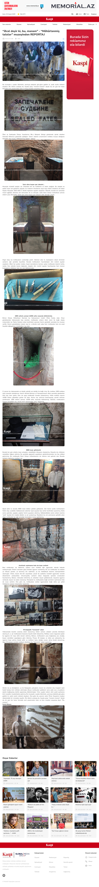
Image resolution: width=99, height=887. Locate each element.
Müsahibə (79, 24)
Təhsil (65, 867)
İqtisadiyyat (31, 24)
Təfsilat (54, 24)
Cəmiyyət (44, 24)
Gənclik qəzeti (68, 862)
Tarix (87, 14)
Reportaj (66, 857)
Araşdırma (52, 872)
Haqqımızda (92, 857)
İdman (51, 862)
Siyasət (19, 24)
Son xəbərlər (7, 24)
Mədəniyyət (67, 24)
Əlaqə (90, 861)
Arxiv (80, 14)
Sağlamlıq (67, 872)
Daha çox (91, 24)
